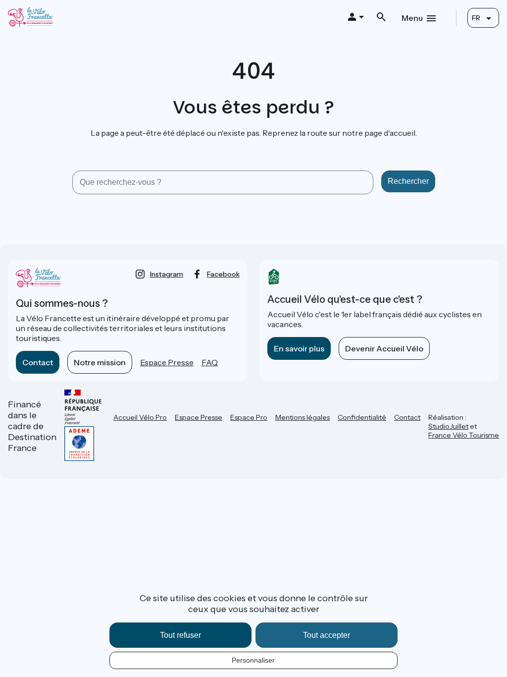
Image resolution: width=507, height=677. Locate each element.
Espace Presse (167, 362)
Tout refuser (180, 635)
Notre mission (100, 362)
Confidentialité (362, 417)
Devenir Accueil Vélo (384, 348)
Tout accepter (326, 635)
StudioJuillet (448, 426)
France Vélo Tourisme (463, 435)
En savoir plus (299, 348)
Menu (412, 18)
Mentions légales (302, 417)
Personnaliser (253, 660)
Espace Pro (248, 417)
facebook (223, 274)
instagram (166, 274)
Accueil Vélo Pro (140, 417)
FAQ (210, 362)
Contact (37, 362)
